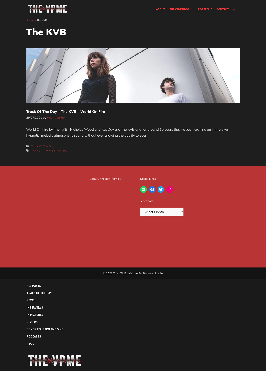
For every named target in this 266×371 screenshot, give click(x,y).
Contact (223, 9)
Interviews (35, 307)
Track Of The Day (42, 146)
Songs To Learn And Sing (45, 329)
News (30, 300)
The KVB (37, 151)
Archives (147, 201)
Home (30, 20)
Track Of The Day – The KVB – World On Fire (65, 111)
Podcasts (34, 336)
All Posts (34, 286)
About (160, 9)
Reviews (32, 322)
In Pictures (35, 315)
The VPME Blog (179, 9)
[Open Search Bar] (234, 9)
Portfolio (205, 9)
